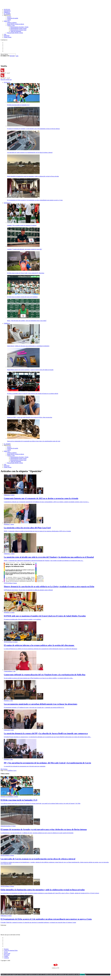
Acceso (6, 952)
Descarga (6, 79)
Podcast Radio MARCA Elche (15, 32)
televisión (12, 56)
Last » (15, 770)
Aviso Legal (7, 953)
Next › (11, 770)
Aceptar (82, 974)
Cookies (6, 956)
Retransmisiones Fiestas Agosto (18, 28)
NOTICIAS (7, 9)
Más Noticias (4, 769)
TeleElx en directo (11, 22)
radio (17, 56)
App (5, 34)
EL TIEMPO (7, 13)
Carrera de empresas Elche (11, 950)
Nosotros (6, 949)
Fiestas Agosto (7, 37)
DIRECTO (7, 21)
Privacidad (6, 955)
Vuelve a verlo (11, 25)
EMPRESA (7, 12)
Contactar (6, 957)
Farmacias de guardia (12, 18)
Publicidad (6, 35)
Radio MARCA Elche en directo (15, 24)
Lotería (9, 19)
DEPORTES (7, 11)
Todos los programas (15, 31)
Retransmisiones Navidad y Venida (19, 27)
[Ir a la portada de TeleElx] (11, 62)
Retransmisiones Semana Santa (18, 30)
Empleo (9, 16)
